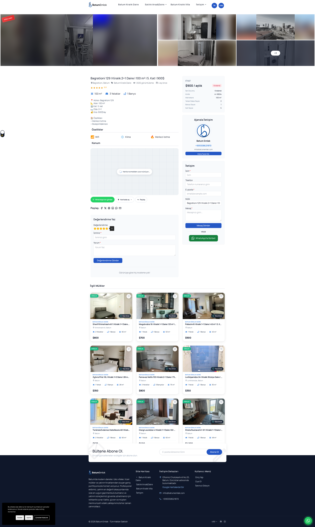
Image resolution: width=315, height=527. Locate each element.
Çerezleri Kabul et (41, 518)
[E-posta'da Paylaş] (120, 208)
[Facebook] (220, 521)
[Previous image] (93, 306)
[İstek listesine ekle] (128, 296)
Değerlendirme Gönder (108, 260)
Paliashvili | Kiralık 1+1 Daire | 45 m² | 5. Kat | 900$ (203, 324)
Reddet (19, 518)
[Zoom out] (175, 155)
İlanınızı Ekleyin (202, 485)
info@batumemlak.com (174, 493)
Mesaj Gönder (203, 225)
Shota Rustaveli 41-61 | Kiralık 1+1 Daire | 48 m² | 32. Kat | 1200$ (203, 430)
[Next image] (129, 306)
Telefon (189, 180)
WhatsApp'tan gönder (103, 200)
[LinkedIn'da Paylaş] (112, 208)
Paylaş (142, 200)
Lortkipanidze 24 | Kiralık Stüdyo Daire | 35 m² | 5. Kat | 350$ (203, 377)
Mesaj (188, 208)
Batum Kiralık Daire (128, 4)
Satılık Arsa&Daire (155, 4)
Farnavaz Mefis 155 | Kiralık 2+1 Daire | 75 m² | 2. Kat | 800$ (157, 377)
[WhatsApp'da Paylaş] (116, 208)
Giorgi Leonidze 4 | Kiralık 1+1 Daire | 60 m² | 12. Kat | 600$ (157, 430)
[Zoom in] (175, 151)
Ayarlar (29, 518)
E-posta (189, 189)
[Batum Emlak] (98, 4)
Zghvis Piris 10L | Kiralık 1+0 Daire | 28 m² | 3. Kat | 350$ (111, 377)
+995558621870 (171, 498)
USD (221, 5)
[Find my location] (175, 159)
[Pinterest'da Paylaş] (109, 208)
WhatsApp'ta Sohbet (205, 238)
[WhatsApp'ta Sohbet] (308, 521)
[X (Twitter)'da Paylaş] (105, 208)
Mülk (187, 199)
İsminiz (97, 232)
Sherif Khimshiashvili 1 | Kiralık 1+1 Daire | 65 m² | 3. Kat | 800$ (111, 324)
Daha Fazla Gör (203, 154)
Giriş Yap (199, 477)
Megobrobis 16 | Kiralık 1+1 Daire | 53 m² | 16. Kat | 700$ (157, 324)
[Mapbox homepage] (96, 192)
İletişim (200, 4)
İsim (187, 170)
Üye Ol (198, 481)
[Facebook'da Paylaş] (101, 208)
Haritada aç (125, 200)
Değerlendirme (101, 225)
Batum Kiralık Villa (180, 4)
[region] (135, 171)
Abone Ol (214, 452)
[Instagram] (224, 521)
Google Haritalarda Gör (173, 487)
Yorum (97, 242)
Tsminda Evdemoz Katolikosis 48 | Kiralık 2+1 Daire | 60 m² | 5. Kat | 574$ (111, 430)
